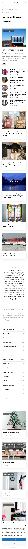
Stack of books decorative (11, 523)
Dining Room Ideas (7, 342)
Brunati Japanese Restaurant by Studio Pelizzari (13, 226)
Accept (14, 539)
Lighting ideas (6, 376)
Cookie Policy (14, 547)
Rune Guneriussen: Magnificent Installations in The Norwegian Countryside (13, 196)
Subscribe (20, 309)
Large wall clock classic (10, 493)
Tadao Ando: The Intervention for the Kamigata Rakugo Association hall (18, 102)
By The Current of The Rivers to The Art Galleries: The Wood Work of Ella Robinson (18, 71)
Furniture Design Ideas (8, 351)
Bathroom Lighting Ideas (8, 329)
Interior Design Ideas (8, 31)
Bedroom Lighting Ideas (8, 338)
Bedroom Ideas (6, 333)
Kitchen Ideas (6, 368)
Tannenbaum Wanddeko (11, 432)
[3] (5, 87)
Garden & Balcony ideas (8, 355)
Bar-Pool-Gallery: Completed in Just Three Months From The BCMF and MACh (18, 94)
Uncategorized (6, 398)
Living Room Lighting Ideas (9, 385)
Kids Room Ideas (7, 363)
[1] (5, 72)
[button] (25, 525)
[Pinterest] (10, 299)
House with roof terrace (12, 49)
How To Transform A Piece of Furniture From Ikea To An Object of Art (13, 134)
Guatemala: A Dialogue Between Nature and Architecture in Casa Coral (17, 79)
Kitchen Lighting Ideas (8, 372)
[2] (5, 80)
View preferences (14, 544)
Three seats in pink (9, 463)
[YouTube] (18, 299)
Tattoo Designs (6, 389)
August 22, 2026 (14, 74)
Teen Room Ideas (7, 393)
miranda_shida (7, 53)
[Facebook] (15, 299)
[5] (5, 102)
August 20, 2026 (14, 97)
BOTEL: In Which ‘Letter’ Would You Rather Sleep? (13, 255)
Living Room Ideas (7, 381)
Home (3, 9)
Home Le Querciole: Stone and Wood (18, 86)
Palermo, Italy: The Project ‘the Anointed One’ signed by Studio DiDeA (13, 165)
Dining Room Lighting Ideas (9, 346)
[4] (5, 95)
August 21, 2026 (14, 82)
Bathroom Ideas (6, 325)
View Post (4, 63)
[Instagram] (13, 299)
